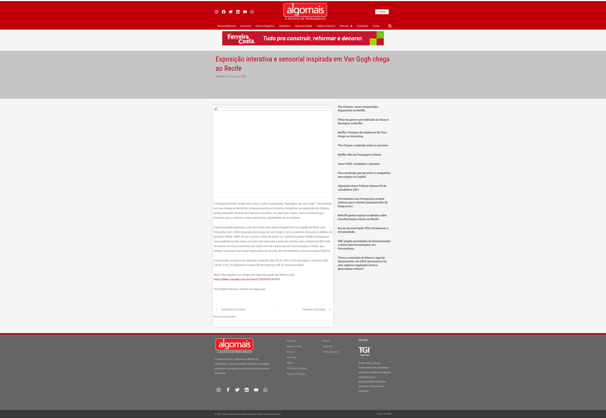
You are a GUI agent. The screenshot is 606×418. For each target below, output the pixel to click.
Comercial (327, 346)
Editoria (290, 362)
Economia (245, 26)
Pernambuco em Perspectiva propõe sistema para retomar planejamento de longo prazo (363, 202)
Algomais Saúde (303, 26)
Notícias (344, 26)
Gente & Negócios (265, 26)
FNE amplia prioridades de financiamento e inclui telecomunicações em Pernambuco (364, 244)
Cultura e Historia (326, 26)
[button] (390, 26)
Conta (376, 26)
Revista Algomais (226, 26)
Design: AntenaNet (384, 414)
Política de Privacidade (297, 368)
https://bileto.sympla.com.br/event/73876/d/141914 (247, 279)
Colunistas (362, 26)
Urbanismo (285, 26)
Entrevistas (292, 357)
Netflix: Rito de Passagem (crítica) (359, 154)
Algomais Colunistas (296, 373)
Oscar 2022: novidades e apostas (359, 163)
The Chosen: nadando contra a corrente (363, 145)
